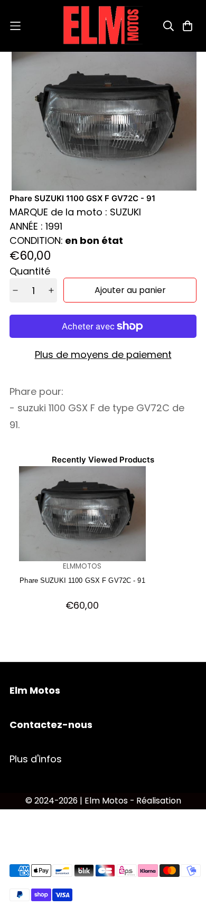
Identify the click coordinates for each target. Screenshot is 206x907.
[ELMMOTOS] (103, 26)
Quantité (30, 271)
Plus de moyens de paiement (103, 354)
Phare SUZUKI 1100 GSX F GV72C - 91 (82, 580)
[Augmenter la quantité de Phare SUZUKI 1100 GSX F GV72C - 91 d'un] (51, 290)
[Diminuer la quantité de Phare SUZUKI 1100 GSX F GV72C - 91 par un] (16, 290)
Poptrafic (103, 815)
